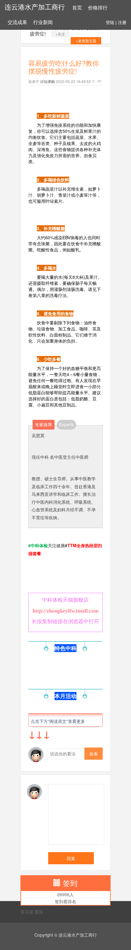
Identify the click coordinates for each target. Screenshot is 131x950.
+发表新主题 (86, 40)
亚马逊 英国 (31, 912)
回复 (71, 858)
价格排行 (98, 7)
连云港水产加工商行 (35, 7)
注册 (122, 22)
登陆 (110, 22)
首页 (77, 7)
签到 (70, 882)
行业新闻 (43, 22)
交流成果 (17, 22)
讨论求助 (47, 81)
